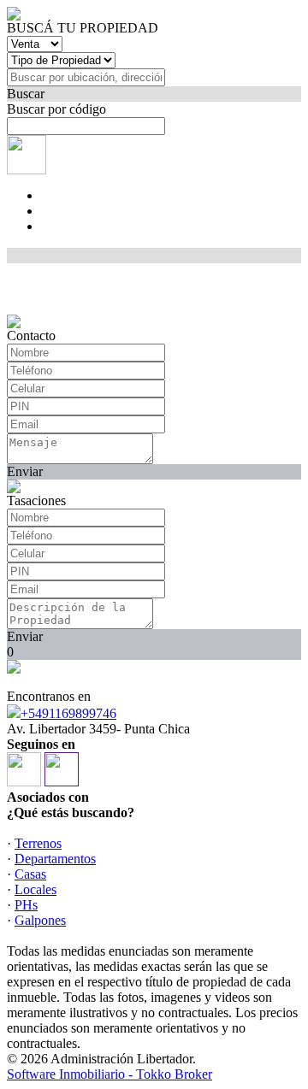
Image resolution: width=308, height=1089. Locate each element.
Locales (35, 889)
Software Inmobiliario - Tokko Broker (109, 1074)
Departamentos (55, 858)
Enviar (25, 471)
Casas (30, 874)
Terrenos (38, 843)
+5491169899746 (68, 713)
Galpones (40, 920)
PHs (26, 905)
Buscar (25, 93)
